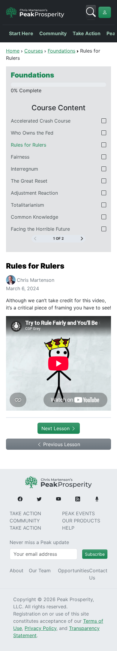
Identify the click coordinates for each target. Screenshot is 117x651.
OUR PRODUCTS (81, 521)
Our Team (40, 570)
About (16, 570)
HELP (68, 528)
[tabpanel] (58, 337)
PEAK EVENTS (78, 513)
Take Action (86, 33)
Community (53, 33)
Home (13, 51)
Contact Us (98, 574)
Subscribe (95, 554)
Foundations (61, 51)
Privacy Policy (40, 628)
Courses (33, 51)
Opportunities (73, 570)
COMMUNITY (25, 521)
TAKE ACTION (25, 513)
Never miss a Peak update (39, 542)
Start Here (21, 33)
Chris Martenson (35, 280)
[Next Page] (82, 239)
